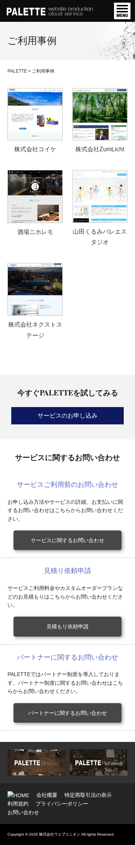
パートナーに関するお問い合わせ (67, 713)
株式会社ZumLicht (99, 149)
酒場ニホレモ (35, 232)
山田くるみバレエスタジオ (100, 237)
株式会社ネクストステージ (35, 330)
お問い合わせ (23, 812)
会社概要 (46, 795)
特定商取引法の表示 (88, 795)
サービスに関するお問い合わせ (67, 540)
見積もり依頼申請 (67, 626)
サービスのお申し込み (68, 415)
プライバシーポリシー (62, 804)
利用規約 (18, 804)
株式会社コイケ (35, 149)
